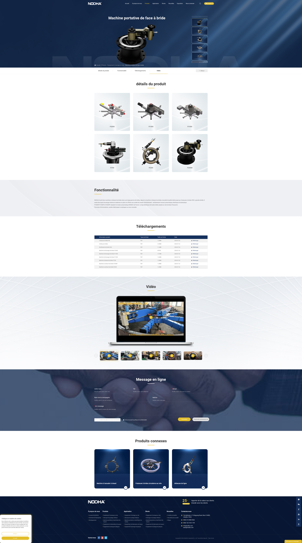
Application (155, 3)
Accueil (127, 3)
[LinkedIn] (105, 537)
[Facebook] (99, 537)
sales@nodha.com (188, 527)
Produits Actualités (172, 515)
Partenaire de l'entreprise (95, 517)
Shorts (163, 3)
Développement (92, 520)
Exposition (180, 3)
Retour (202, 70)
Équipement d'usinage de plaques (111, 526)
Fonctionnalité (121, 70)
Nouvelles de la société (173, 517)
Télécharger (195, 240)
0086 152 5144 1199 (189, 523)
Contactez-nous (186, 511)
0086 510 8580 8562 (189, 520)
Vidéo (158, 70)
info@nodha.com (188, 526)
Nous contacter (190, 3)
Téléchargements (140, 70)
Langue (209, 3)
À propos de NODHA (94, 515)
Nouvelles (171, 3)
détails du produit (103, 70)
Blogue (169, 520)
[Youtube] (102, 537)
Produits (147, 3)
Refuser (15, 533)
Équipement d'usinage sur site (115, 65)
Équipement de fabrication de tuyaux (112, 524)
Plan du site (211, 538)
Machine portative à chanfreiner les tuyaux (111, 521)
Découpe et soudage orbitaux (110, 517)
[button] (200, 62)
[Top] (298, 524)
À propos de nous (137, 3)
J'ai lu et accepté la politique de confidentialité (136, 420)
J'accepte (15, 538)
